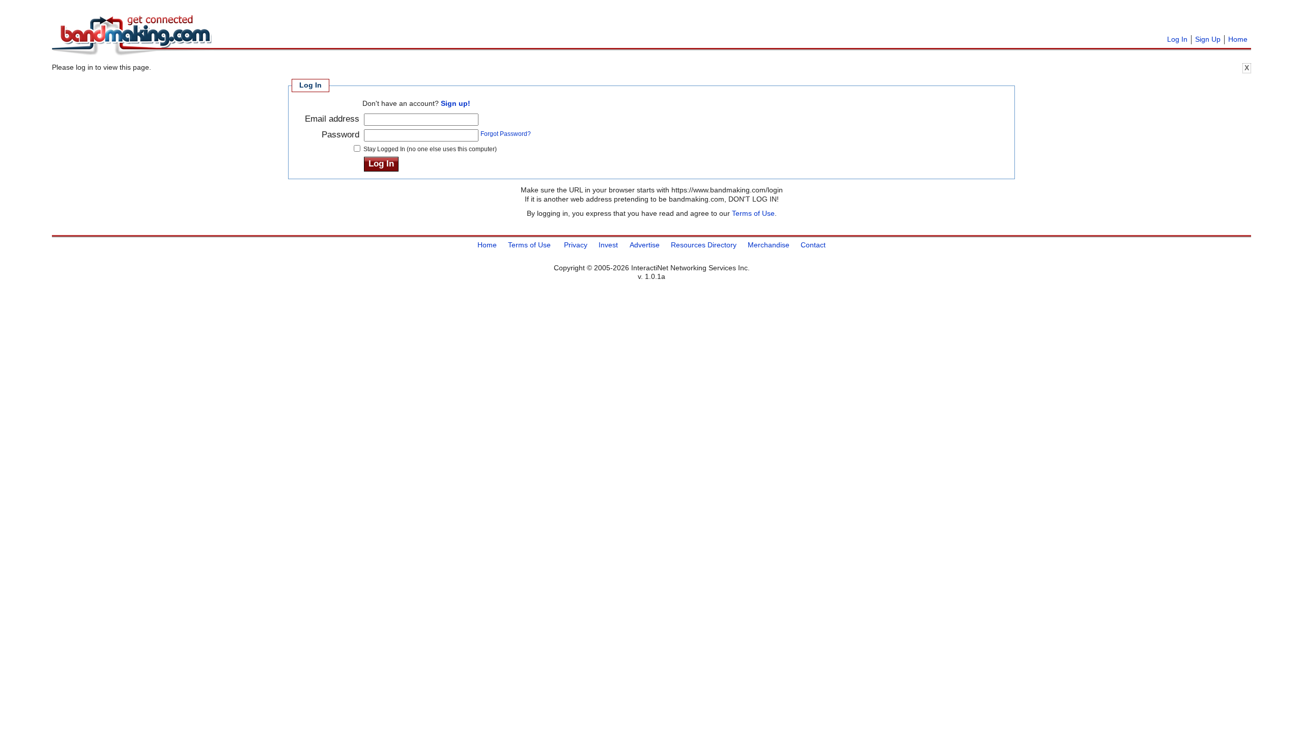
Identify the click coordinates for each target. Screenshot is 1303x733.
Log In (1177, 39)
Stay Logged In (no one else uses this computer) (430, 149)
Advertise (645, 245)
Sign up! (455, 103)
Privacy (575, 245)
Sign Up (1208, 39)
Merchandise (768, 245)
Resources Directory (704, 245)
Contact (813, 245)
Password (340, 134)
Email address (332, 119)
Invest (608, 245)
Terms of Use (753, 213)
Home (1238, 39)
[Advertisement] (342, 20)
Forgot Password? (505, 133)
